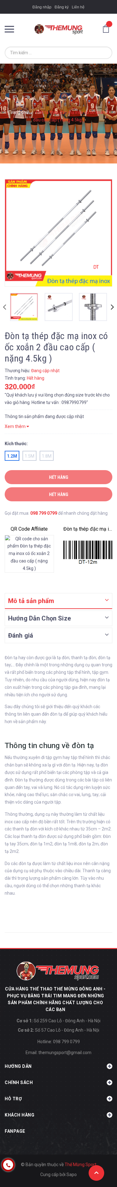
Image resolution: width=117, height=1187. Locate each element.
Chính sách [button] (19, 1082)
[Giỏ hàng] (107, 28)
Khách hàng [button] (19, 1114)
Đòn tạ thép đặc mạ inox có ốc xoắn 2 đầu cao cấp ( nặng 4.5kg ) (88, 529)
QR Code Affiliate (29, 529)
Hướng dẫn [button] (18, 1066)
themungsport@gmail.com (64, 1052)
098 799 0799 (43, 513)
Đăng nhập (41, 7)
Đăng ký (62, 7)
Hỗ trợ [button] (13, 1098)
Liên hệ (78, 7)
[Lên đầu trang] (96, 1173)
